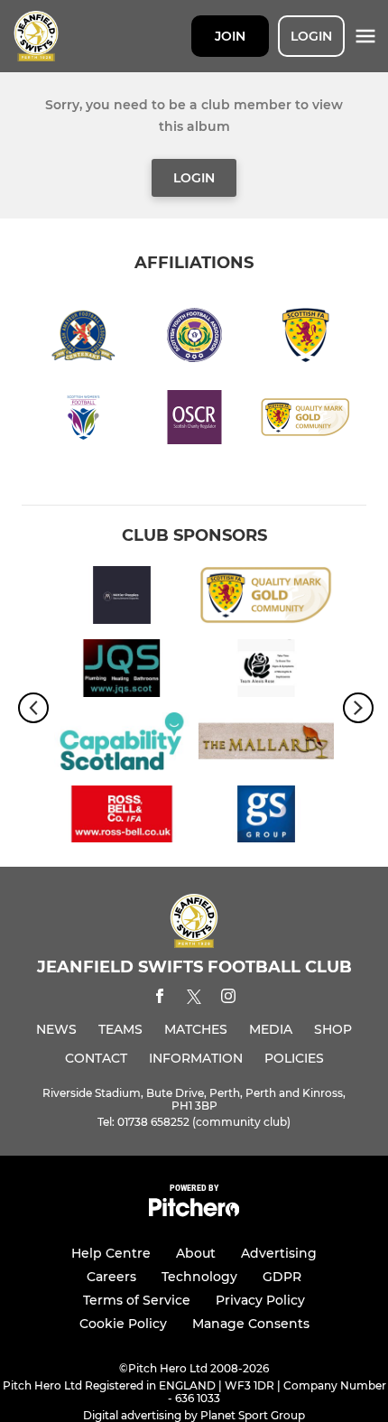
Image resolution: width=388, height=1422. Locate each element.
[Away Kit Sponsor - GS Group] (266, 817)
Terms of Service (136, 1300)
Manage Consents (250, 1323)
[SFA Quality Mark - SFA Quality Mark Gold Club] (266, 598)
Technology (199, 1277)
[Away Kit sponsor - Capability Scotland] (121, 744)
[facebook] (160, 999)
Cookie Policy (123, 1323)
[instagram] (228, 999)
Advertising (279, 1253)
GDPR (282, 1277)
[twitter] (194, 999)
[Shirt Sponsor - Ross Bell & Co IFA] (121, 817)
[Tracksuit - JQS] (121, 671)
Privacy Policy (260, 1300)
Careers (111, 1277)
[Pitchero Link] (194, 1212)
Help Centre (111, 1253)
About (196, 1253)
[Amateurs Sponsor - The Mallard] (266, 744)
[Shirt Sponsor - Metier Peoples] (121, 598)
